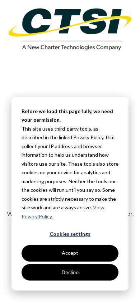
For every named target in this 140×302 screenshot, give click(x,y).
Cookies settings (70, 234)
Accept (70, 253)
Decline (70, 272)
